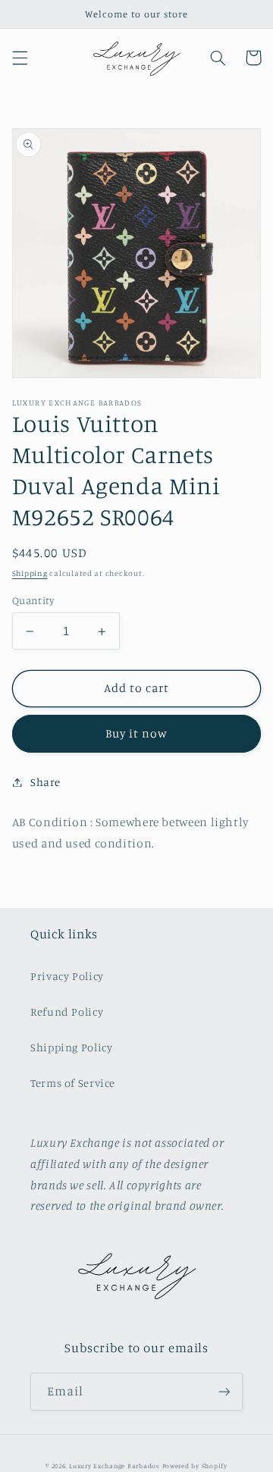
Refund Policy (66, 1011)
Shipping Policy (71, 1047)
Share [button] (45, 781)
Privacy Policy (67, 975)
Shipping (30, 573)
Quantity (33, 600)
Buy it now (136, 733)
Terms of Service (72, 1082)
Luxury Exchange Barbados (114, 1465)
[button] (19, 57)
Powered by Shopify (195, 1465)
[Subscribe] (224, 1391)
